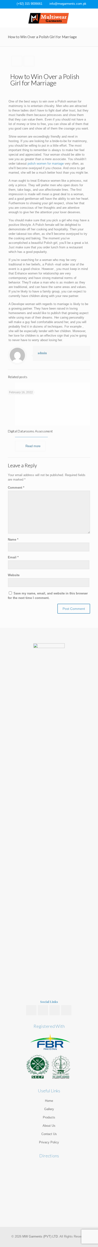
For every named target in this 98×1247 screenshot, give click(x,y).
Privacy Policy (49, 1142)
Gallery (49, 1109)
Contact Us (49, 1134)
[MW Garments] (49, 18)
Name (13, 539)
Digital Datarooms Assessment (30, 431)
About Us (49, 1125)
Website (14, 575)
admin (42, 353)
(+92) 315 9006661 (29, 3)
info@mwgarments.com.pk (67, 3)
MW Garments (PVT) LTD (40, 1236)
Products (49, 1117)
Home (49, 1101)
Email (13, 557)
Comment (16, 487)
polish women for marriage (46, 163)
